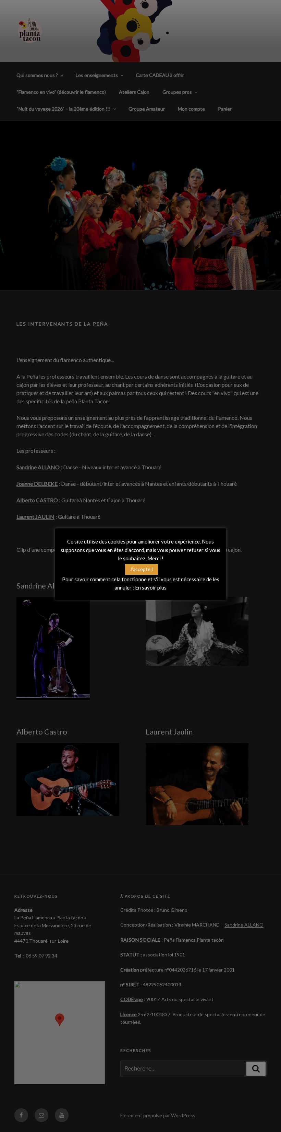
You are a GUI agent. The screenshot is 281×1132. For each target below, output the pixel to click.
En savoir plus (151, 587)
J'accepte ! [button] (141, 569)
